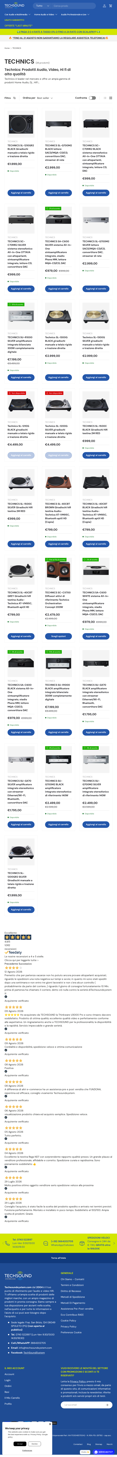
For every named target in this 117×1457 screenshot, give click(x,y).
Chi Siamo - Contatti (72, 1279)
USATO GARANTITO (14, 20)
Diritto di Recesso (71, 1291)
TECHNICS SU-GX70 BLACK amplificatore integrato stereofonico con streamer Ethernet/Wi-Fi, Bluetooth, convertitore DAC (95, 695)
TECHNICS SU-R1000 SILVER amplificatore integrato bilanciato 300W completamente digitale (21, 344)
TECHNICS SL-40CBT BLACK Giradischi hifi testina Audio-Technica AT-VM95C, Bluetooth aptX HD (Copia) (94, 513)
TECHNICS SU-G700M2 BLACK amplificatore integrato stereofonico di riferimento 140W (58, 788)
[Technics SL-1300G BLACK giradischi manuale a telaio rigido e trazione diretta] (58, 316)
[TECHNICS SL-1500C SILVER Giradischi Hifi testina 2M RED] (21, 482)
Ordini (8, 1386)
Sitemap (98, 1444)
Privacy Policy (68, 1326)
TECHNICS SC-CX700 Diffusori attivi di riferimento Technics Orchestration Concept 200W (58, 600)
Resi (7, 1392)
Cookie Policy (68, 1320)
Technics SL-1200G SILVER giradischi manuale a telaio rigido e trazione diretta (58, 431)
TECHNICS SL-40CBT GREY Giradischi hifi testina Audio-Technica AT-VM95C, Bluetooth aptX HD (20, 600)
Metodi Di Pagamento (73, 1302)
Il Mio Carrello (12, 1397)
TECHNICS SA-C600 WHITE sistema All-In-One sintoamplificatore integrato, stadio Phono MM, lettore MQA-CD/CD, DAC (95, 603)
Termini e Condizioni (72, 1285)
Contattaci (77, 1444)
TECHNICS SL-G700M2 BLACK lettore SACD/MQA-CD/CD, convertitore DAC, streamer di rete (58, 153)
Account (9, 1374)
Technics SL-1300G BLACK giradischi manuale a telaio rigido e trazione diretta (58, 343)
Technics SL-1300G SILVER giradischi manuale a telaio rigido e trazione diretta (95, 343)
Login (8, 1380)
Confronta (81, 97)
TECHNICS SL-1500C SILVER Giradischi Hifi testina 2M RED (20, 507)
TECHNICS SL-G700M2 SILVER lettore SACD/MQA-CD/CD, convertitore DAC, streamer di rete (95, 248)
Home (7, 48)
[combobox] (64, 6)
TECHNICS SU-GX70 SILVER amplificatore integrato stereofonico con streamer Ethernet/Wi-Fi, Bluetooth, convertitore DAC (21, 791)
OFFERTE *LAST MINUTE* (19, 25)
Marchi (109, 1444)
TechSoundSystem (34, 1352)
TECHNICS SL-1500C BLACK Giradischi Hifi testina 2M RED (94, 429)
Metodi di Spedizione (73, 1296)
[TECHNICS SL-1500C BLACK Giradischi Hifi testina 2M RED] (95, 404)
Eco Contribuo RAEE (72, 1314)
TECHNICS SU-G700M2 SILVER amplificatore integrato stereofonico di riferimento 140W (95, 788)
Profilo (8, 1403)
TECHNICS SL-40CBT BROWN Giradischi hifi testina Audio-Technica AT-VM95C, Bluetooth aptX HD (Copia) (58, 513)
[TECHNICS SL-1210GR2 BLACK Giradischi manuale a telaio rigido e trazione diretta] (21, 124)
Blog (89, 1444)
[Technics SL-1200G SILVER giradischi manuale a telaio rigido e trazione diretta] (58, 404)
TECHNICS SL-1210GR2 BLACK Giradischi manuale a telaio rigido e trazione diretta (21, 151)
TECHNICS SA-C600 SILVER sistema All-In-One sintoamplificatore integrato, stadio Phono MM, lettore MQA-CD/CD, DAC (58, 252)
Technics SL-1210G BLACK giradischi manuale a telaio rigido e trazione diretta (21, 431)
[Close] (50, 1424)
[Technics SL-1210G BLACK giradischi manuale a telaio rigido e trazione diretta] (21, 404)
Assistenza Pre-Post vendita (77, 1308)
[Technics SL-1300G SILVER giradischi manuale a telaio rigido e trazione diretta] (95, 316)
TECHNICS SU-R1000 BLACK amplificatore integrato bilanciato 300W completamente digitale (58, 692)
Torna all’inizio (58, 1258)
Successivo (25, 963)
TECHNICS (16, 48)
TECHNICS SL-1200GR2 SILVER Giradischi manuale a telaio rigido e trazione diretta (21, 880)
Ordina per (29, 97)
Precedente (11, 963)
